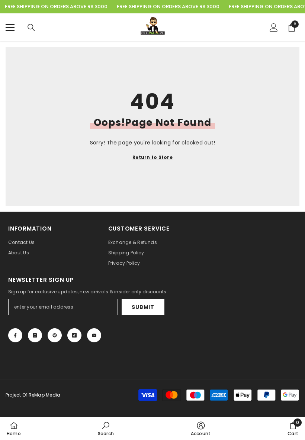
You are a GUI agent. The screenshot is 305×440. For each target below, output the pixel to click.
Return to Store (152, 157)
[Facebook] (15, 335)
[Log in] (274, 27)
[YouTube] (94, 335)
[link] (106, 428)
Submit (143, 307)
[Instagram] (35, 335)
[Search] (31, 27)
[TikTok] (74, 335)
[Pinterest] (55, 335)
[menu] (10, 27)
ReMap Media (45, 395)
